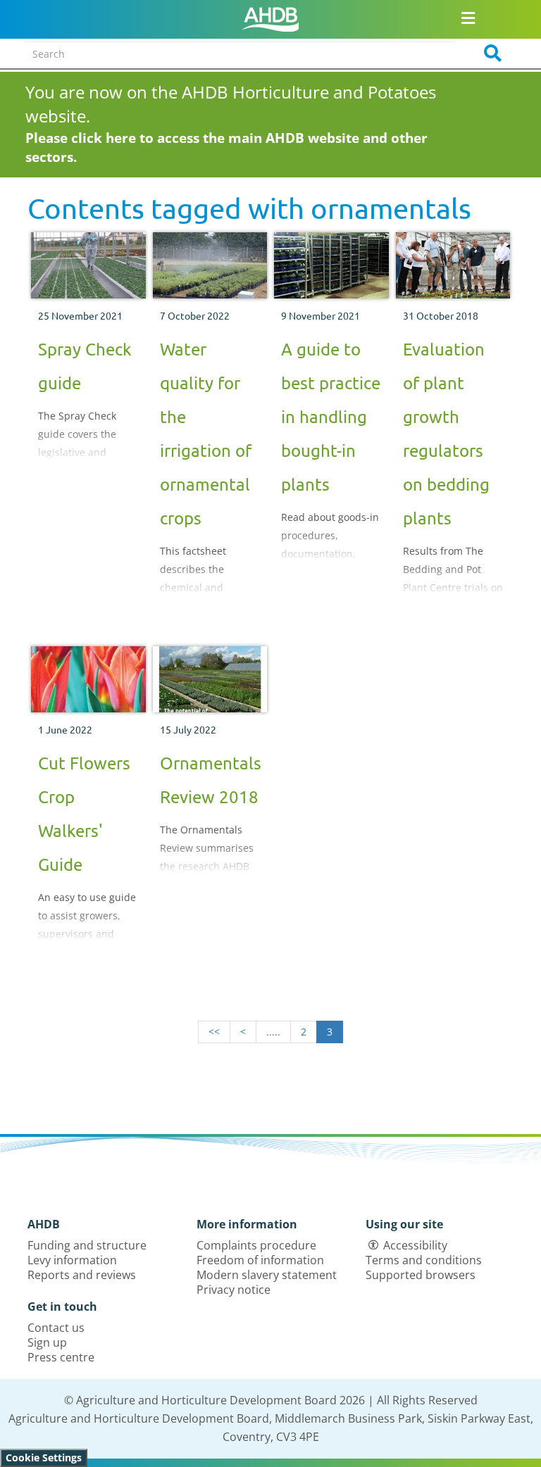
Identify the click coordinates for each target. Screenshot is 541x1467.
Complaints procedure (256, 1245)
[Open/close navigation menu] (468, 17)
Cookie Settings (44, 1457)
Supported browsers (420, 1275)
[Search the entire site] (488, 53)
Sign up (47, 1342)
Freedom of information (260, 1260)
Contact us (56, 1327)
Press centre (60, 1357)
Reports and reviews (81, 1275)
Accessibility (415, 1245)
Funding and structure (87, 1245)
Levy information (72, 1260)
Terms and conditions (424, 1260)
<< (214, 1031)
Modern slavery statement (267, 1275)
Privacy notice (233, 1289)
